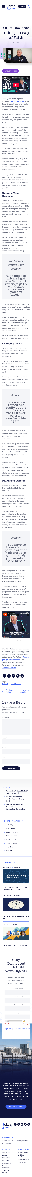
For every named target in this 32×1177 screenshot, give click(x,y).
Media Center (11, 839)
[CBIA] (11, 7)
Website (4, 758)
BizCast (5, 684)
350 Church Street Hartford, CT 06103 (15, 1141)
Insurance (5, 1161)
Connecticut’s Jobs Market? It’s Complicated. (17, 792)
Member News (11, 843)
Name (4, 738)
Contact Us (6, 1152)
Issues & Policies (12, 832)
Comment (6, 717)
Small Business (16, 684)
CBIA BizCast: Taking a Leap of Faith (16, 640)
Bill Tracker (22, 1162)
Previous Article (9, 691)
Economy (9, 825)
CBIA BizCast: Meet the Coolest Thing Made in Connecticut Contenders (15, 807)
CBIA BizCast (5, 640)
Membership (6, 1163)
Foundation (6, 1158)
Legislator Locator (21, 1156)
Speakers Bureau (5, 1171)
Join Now (22, 6)
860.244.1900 (6, 1143)
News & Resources (6, 1167)
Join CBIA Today (16, 1107)
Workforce (10, 851)
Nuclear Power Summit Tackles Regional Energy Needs (15, 799)
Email (4, 748)
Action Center (23, 1152)
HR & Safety (10, 828)
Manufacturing (11, 836)
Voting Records (23, 1160)
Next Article (23, 691)
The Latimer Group (17, 101)
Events (4, 1155)
